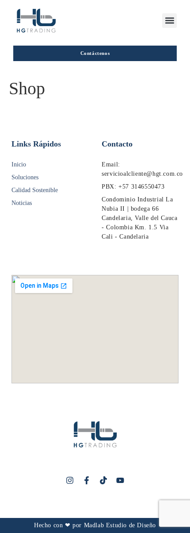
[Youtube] (120, 480)
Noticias (21, 203)
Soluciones (24, 177)
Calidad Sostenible (34, 190)
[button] (169, 20)
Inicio (18, 164)
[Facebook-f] (87, 480)
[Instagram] (70, 480)
